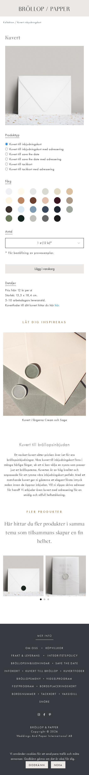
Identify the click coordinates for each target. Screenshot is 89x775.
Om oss (31, 648)
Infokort (12, 671)
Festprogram (23, 686)
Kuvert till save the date (24, 154)
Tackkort (49, 694)
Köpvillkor (55, 648)
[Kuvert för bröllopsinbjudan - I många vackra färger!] (44, 374)
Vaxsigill (69, 694)
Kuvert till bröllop (41, 671)
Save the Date (66, 663)
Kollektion (8, 22)
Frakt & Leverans (25, 655)
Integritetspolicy (62, 655)
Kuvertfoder (74, 671)
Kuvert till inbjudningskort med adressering (36, 149)
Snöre (44, 701)
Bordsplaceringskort (58, 686)
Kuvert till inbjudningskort (25, 144)
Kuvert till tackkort (20, 164)
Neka (58, 765)
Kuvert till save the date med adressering (35, 159)
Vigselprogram (59, 678)
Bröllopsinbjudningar (30, 663)
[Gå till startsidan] (44, 8)
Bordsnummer (24, 694)
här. (57, 305)
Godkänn (37, 765)
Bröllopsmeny (29, 678)
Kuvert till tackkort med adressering (31, 169)
